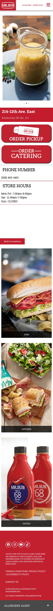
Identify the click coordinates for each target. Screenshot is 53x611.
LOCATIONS (26, 5)
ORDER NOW (38, 5)
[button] (6, 58)
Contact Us (12, 581)
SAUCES (26, 523)
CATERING (26, 429)
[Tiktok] (27, 544)
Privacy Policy (37, 571)
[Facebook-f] (8, 544)
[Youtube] (21, 544)
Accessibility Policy (18, 574)
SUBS (26, 334)
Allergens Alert (17, 605)
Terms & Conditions (17, 571)
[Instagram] (14, 544)
